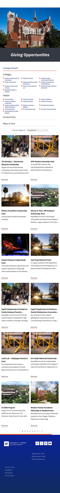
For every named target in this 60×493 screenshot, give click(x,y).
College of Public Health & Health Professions (12, 106)
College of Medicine (46, 99)
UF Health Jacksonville (29, 109)
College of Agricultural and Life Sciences (12, 79)
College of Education (10, 82)
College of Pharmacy (46, 101)
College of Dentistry (28, 99)
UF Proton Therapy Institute (48, 109)
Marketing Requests (38, 459)
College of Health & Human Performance (30, 83)
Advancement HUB (38, 454)
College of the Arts (28, 78)
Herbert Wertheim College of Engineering (48, 86)
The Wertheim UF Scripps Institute (11, 112)
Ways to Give (9, 123)
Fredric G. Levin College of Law (30, 86)
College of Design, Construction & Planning (47, 79)
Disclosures (9, 473)
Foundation (8, 470)
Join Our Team (9, 467)
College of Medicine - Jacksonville (10, 102)
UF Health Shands (9, 109)
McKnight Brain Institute (47, 105)
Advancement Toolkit (39, 456)
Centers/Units (9, 117)
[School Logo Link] (16, 444)
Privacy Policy (9, 476)
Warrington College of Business (10, 90)
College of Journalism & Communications (47, 83)
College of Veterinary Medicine (28, 106)
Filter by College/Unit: (19, 130)
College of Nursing (28, 101)
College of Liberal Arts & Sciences (11, 86)
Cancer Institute (9, 99)
